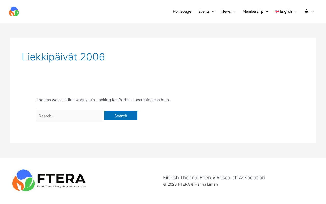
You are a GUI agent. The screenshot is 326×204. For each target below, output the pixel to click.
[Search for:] (70, 115)
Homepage (182, 11)
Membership (253, 11)
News (226, 11)
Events (204, 11)
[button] (212, 11)
